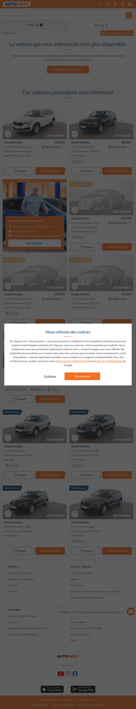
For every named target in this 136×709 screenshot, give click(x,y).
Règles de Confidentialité (108, 361)
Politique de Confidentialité (71, 361)
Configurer (50, 376)
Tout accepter (82, 376)
